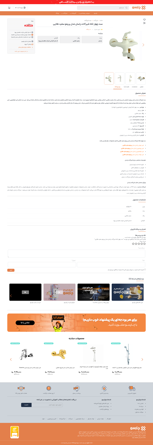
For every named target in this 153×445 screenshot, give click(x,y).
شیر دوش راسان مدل (133, 145)
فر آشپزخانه (62, 419)
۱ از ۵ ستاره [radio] (144, 244)
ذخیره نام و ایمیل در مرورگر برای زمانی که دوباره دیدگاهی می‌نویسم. (126, 270)
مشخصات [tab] (134, 87)
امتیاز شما (143, 241)
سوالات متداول (139, 412)
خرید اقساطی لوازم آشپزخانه (101, 403)
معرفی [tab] (141, 87)
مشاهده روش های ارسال (24, 47)
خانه (101, 20)
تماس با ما (140, 403)
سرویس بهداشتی (85, 13)
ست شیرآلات (87, 20)
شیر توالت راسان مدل (133, 154)
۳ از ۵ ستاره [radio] (139, 244)
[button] (106, 45)
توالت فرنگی (91, 419)
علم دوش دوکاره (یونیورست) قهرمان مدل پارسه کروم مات (94, 367)
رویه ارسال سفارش (104, 406)
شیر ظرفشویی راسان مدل (132, 151)
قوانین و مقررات (139, 409)
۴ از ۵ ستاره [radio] (136, 244)
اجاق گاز (109, 419)
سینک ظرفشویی (80, 419)
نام (143, 260)
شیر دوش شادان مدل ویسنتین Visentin (30, 368)
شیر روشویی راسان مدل (132, 148)
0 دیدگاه (88, 29)
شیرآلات (65, 13)
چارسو (95, 13)
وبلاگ (57, 13)
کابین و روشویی (51, 419)
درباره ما (141, 406)
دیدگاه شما (141, 248)
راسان (129, 211)
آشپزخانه (74, 13)
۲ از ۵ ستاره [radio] (141, 244)
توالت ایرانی (100, 419)
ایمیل (73, 260)
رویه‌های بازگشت (104, 409)
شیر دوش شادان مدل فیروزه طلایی (65, 368)
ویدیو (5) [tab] (117, 87)
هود (43, 419)
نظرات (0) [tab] (126, 87)
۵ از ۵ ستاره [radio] (133, 244)
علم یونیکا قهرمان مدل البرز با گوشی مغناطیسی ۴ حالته (127, 368)
